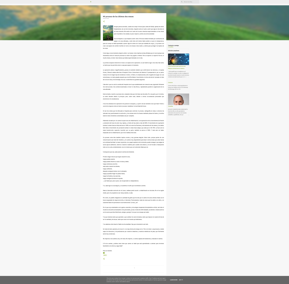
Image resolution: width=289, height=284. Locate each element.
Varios (105, 255)
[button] (104, 21)
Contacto (170, 82)
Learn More (173, 280)
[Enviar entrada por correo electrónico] (104, 253)
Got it (181, 280)
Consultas (170, 47)
